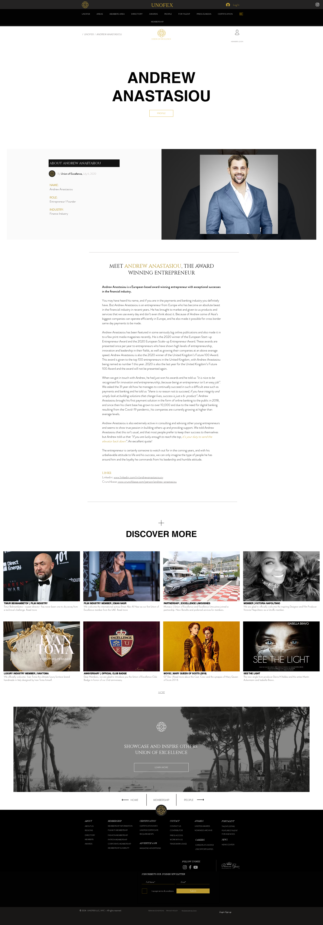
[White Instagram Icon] (317, 4)
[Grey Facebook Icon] (190, 867)
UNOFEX (89, 34)
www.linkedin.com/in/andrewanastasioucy (138, 477)
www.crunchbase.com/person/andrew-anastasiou (147, 481)
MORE (161, 692)
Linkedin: (108, 477)
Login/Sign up (225, 912)
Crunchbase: (109, 481)
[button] (93, 821)
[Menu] (241, 13)
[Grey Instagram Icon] (184, 867)
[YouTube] (195, 867)
